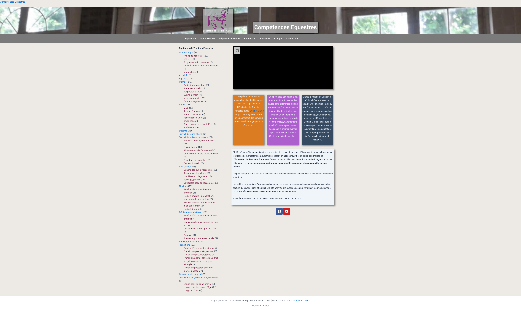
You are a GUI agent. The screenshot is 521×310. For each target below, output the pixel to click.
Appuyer (188, 235)
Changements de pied (190, 274)
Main (186, 108)
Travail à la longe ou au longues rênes (198, 277)
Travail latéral (190, 147)
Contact (183, 81)
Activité (183, 75)
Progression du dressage (196, 62)
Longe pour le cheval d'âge (198, 287)
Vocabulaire (190, 72)
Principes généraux (193, 55)
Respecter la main (193, 91)
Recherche (249, 38)
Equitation (190, 38)
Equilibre (183, 78)
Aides (182, 104)
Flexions (183, 186)
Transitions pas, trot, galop (197, 254)
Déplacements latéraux (191, 212)
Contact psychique (193, 101)
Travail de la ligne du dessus (193, 137)
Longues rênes (191, 290)
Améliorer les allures (189, 241)
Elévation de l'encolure (195, 160)
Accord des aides (192, 114)
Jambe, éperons (192, 111)
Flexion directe (191, 209)
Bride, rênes (190, 121)
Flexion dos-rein (192, 163)
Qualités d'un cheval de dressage (200, 65)
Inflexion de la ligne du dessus (199, 140)
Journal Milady (207, 38)
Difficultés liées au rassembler (199, 182)
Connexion (292, 38)
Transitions (184, 244)
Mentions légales (260, 305)
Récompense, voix (193, 117)
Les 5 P (187, 59)
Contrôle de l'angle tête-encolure (201, 153)
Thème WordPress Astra (297, 300)
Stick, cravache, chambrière (198, 124)
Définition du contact (194, 85)
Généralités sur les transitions (199, 248)
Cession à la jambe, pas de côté (200, 228)
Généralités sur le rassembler (198, 169)
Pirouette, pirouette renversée (199, 238)
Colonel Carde (257, 111)
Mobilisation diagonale (195, 176)
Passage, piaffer (192, 179)
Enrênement (190, 127)
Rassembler (185, 166)
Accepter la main (192, 88)
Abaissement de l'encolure (197, 150)
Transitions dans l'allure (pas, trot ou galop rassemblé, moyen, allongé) (201, 261)
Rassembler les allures (195, 173)
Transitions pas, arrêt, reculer (198, 251)
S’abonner (264, 38)
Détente (183, 130)
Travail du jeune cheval (191, 134)
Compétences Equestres (12, 1)
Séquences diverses (229, 38)
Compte (278, 38)
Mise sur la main (192, 98)
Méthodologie (186, 52)
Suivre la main (191, 94)
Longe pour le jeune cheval (197, 284)
